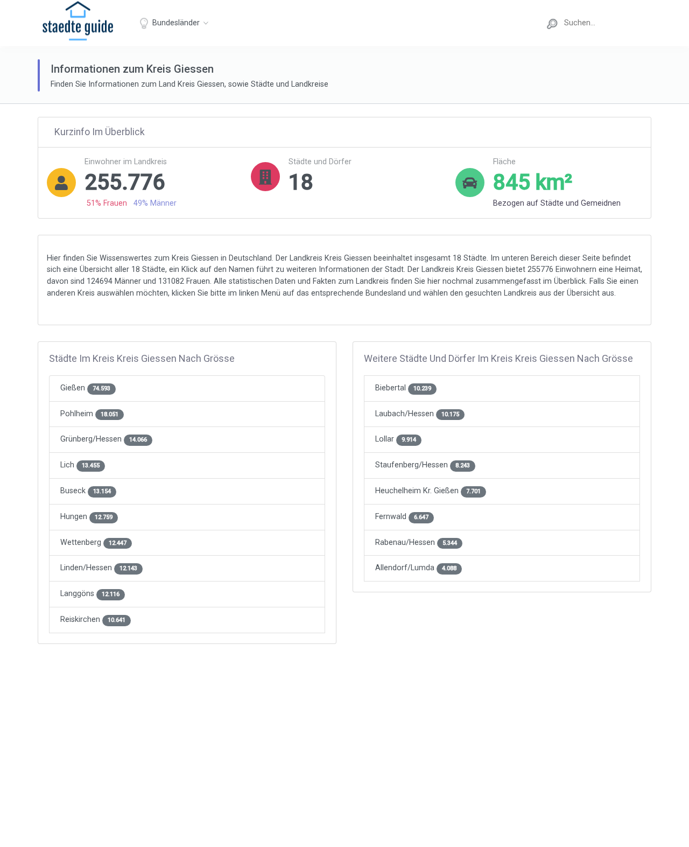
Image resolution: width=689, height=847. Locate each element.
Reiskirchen (92, 619)
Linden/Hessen (98, 567)
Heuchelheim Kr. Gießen (428, 490)
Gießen (85, 388)
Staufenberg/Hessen (422, 465)
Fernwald (401, 516)
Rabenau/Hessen (416, 542)
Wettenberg (93, 542)
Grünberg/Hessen (103, 439)
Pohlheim (89, 413)
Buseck (85, 490)
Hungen (86, 516)
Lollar (395, 439)
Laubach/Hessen (417, 413)
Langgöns (89, 593)
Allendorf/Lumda (415, 567)
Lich (80, 465)
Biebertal (403, 388)
